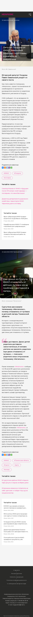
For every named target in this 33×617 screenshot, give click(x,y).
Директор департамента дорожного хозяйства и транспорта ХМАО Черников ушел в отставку (15, 201)
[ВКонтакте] (3, 168)
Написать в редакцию (16, 577)
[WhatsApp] (11, 168)
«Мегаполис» (19, 366)
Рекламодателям (16, 573)
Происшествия (17, 252)
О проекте (16, 570)
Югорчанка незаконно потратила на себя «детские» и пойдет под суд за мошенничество (15, 490)
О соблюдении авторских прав (16, 583)
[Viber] (9, 168)
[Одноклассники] (5, 168)
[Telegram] (7, 168)
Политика (16, 20)
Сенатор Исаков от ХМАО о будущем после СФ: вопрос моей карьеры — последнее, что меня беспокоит (15, 191)
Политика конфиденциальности (16, 580)
